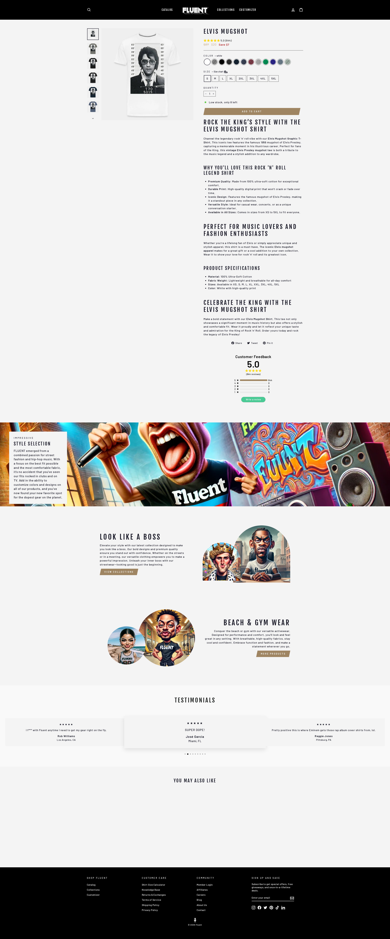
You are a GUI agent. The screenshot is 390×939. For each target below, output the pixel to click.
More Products (273, 653)
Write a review (253, 399)
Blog (199, 899)
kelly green (266, 62)
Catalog (167, 9)
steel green (288, 62)
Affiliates (202, 889)
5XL (273, 78)
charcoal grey (229, 62)
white (207, 62)
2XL (241, 78)
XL (231, 78)
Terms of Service (151, 899)
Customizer (247, 9)
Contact (201, 910)
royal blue (273, 62)
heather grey (258, 62)
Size (214, 71)
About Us (202, 905)
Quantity (211, 87)
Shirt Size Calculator (153, 884)
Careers (201, 894)
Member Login (205, 884)
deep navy (236, 62)
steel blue (280, 62)
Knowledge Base (151, 889)
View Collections (119, 572)
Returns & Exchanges (154, 894)
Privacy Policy (150, 910)
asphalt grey (214, 62)
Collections (226, 9)
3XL (252, 78)
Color (213, 55)
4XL (263, 78)
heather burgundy (251, 62)
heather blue (244, 62)
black (222, 62)
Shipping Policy (151, 905)
